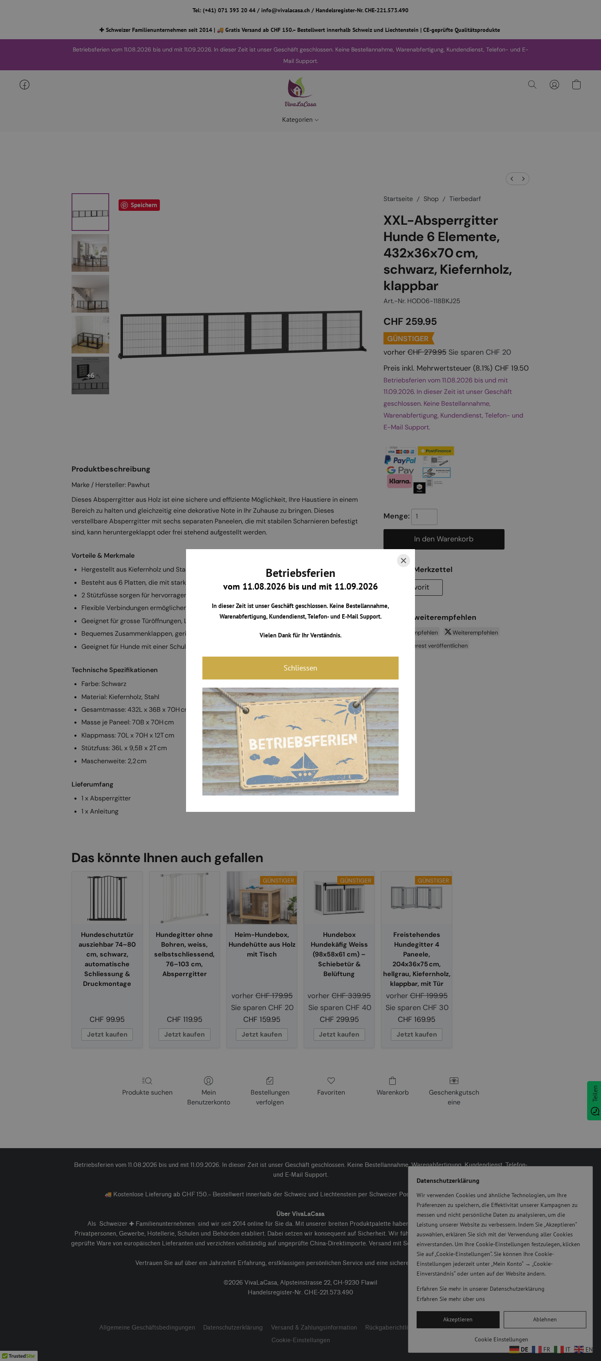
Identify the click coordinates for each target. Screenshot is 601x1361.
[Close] (403, 560)
